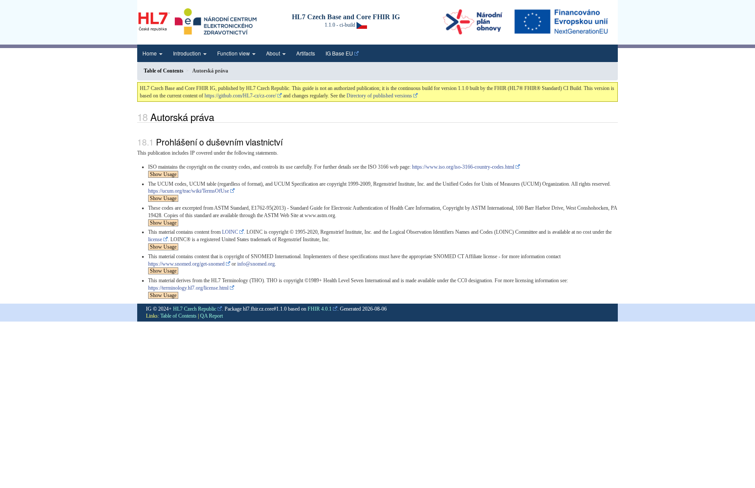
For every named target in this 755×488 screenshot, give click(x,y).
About (273, 53)
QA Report (211, 316)
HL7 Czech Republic (194, 309)
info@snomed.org (256, 264)
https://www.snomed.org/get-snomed (186, 264)
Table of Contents (178, 316)
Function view (234, 53)
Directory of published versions (379, 96)
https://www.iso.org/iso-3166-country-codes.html (463, 167)
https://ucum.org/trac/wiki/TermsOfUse (188, 191)
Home (150, 53)
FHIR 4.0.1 (320, 309)
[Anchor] (219, 116)
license (155, 239)
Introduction (187, 53)
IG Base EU (339, 53)
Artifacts (305, 53)
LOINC (230, 232)
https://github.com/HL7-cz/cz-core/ (240, 96)
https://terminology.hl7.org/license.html (188, 288)
